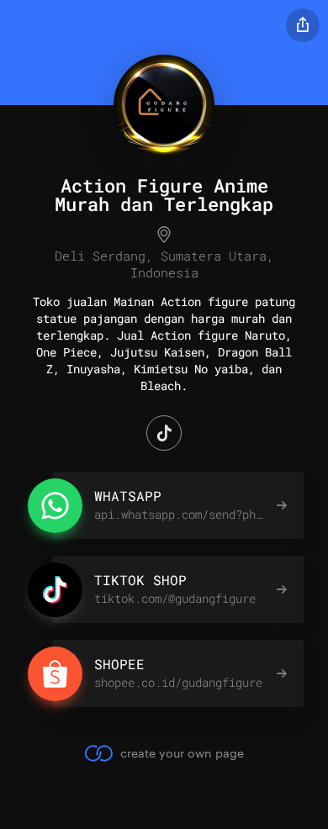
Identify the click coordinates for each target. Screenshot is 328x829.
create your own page (181, 753)
